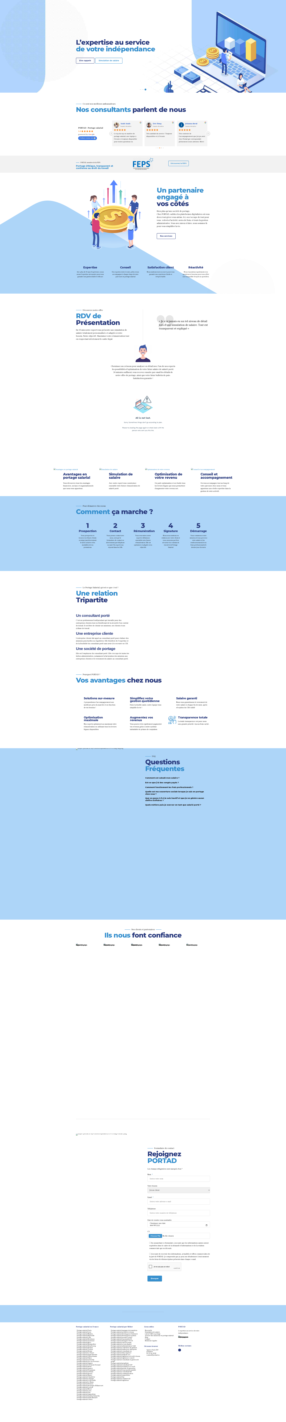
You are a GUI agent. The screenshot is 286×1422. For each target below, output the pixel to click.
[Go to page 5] (163, 152)
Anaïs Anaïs (125, 128)
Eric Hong (157, 128)
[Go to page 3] (159, 152)
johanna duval (191, 128)
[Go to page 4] (161, 152)
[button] (70, 1030)
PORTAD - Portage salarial (90, 132)
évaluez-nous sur (86, 142)
